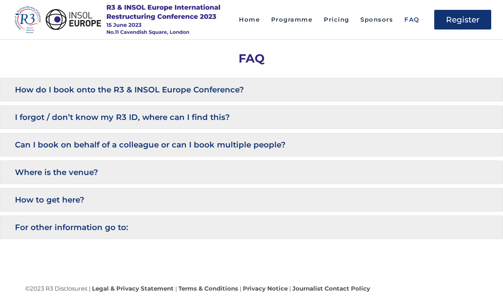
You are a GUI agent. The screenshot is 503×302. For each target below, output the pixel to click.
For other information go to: (71, 227)
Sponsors (376, 19)
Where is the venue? (56, 172)
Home (249, 19)
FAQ (412, 19)
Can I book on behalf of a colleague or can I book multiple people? (150, 144)
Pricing (336, 19)
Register (462, 19)
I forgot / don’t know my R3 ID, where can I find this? (122, 117)
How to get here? (49, 199)
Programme (292, 19)
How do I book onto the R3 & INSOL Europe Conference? (129, 89)
